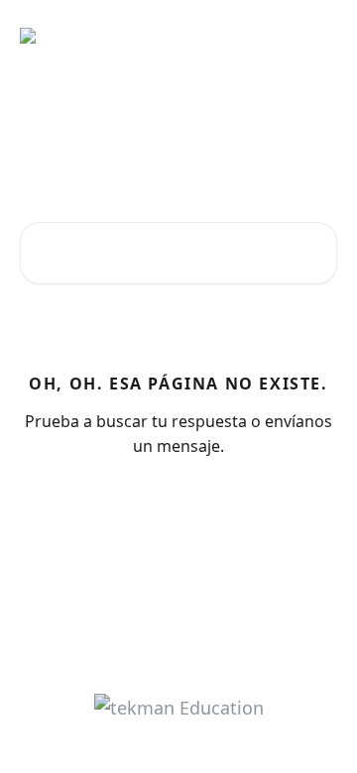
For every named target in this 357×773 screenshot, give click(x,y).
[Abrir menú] (319, 36)
